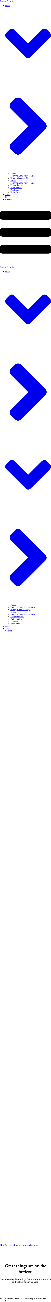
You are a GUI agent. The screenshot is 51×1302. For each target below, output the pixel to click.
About (7, 194)
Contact (8, 199)
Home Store (15, 192)
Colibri (3, 1301)
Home (7, 271)
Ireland (13, 180)
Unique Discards (17, 185)
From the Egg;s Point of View (22, 176)
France (13, 173)
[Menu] (25, 234)
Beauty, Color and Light (20, 178)
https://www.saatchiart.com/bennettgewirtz (19, 1245)
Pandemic (14, 190)
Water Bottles (16, 187)
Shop (7, 197)
